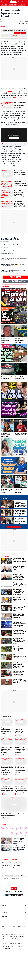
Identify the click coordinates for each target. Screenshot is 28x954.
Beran (2, 830)
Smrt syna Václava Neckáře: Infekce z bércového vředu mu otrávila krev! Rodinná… (19, 577)
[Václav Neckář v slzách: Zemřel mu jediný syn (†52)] (6, 569)
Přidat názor (15, 277)
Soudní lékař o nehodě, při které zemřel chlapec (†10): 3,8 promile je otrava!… (19, 640)
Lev (21, 830)
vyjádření (4, 878)
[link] (7, 892)
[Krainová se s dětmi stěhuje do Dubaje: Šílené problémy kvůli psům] (6, 633)
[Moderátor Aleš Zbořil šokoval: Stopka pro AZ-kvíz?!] (6, 600)
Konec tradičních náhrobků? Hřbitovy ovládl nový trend (18, 648)
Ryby (25, 835)
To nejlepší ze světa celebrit (10, 859)
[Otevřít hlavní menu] (1, 1)
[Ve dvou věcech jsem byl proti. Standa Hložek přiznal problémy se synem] (6, 608)
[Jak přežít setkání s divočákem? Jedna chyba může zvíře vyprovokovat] (6, 657)
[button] (9, 895)
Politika (3, 507)
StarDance (21, 862)
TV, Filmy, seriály (15, 867)
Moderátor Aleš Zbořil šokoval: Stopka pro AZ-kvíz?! (19, 599)
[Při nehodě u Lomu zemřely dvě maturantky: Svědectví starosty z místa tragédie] (6, 624)
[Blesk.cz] (13, 1)
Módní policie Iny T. (6, 865)
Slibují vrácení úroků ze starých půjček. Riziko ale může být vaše (19, 615)
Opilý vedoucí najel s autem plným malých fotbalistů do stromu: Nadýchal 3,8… (18, 665)
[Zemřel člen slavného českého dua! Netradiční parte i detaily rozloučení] (6, 561)
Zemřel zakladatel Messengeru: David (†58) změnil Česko (19, 680)
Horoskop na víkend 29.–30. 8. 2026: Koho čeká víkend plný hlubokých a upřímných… (19, 848)
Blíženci (11, 830)
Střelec (12, 835)
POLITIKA (4, 498)
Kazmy (10, 91)
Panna (26, 830)
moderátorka (23, 875)
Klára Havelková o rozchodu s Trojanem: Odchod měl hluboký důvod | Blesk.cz (18, 591)
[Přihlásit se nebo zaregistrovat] (25, 1)
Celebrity (4, 862)
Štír (7, 835)
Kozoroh (16, 835)
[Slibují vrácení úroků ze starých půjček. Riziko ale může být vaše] (6, 616)
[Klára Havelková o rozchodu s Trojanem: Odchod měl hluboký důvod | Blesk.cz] (6, 592)
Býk (7, 830)
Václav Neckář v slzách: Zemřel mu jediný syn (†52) (19, 567)
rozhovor (17, 875)
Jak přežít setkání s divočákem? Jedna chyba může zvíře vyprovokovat (19, 656)
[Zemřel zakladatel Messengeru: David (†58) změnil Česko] (6, 682)
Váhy (2, 835)
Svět (2, 523)
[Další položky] (26, 4)
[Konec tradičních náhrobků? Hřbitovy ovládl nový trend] (6, 649)
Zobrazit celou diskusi (15, 281)
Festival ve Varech (13, 862)
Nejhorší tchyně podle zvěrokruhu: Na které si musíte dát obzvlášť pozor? (19, 840)
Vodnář (21, 835)
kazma (8, 878)
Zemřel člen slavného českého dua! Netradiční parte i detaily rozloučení (19, 559)
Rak (16, 830)
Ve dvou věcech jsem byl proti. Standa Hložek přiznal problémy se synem (19, 608)
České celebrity (5, 867)
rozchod (7, 875)
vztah (3, 875)
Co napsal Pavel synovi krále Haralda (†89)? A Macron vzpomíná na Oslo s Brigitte (20, 512)
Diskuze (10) (4, 26)
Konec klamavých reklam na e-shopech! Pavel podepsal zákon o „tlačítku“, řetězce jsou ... (20, 504)
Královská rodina (17, 865)
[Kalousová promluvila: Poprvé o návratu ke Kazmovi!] (3, 19)
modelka (12, 875)
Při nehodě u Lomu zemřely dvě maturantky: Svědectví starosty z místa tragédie (19, 624)
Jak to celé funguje (14, 35)
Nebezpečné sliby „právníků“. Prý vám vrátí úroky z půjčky (19, 584)
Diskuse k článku (9, 239)
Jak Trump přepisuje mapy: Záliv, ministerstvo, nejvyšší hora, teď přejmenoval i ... (20, 520)
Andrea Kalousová (19, 97)
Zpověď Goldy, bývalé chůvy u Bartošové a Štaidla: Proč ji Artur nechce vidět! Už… (18, 673)
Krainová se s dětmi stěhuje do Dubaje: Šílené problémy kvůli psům (19, 631)
